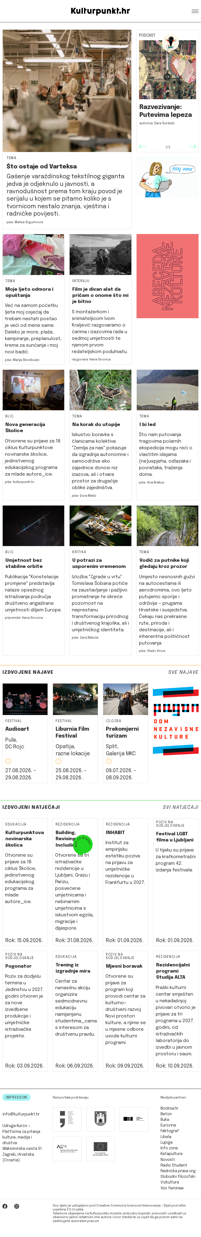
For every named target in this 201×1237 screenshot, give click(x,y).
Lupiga (167, 1143)
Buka (165, 1120)
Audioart (17, 729)
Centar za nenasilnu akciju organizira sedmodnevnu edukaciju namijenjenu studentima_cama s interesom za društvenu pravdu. (76, 1008)
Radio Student (174, 1166)
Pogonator (18, 966)
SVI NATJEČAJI (181, 807)
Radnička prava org (178, 1171)
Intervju (80, 281)
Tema (12, 158)
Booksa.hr (169, 1109)
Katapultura (171, 1154)
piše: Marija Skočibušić (22, 360)
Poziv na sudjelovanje (170, 824)
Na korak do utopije (96, 424)
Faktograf (170, 1131)
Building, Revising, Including (67, 839)
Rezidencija (68, 824)
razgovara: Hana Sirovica (91, 359)
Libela (166, 1137)
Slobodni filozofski (178, 1177)
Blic (9, 416)
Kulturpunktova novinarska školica (24, 839)
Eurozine (168, 1125)
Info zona (169, 1148)
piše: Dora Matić (84, 495)
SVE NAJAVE (183, 672)
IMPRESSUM (16, 1097)
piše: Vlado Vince (152, 651)
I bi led (147, 424)
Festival (13, 721)
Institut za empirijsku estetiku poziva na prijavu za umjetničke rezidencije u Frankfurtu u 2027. (125, 862)
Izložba (114, 721)
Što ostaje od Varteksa (42, 167)
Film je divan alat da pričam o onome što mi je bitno (100, 295)
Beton (166, 1114)
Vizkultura (170, 1182)
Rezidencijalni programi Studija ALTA (173, 971)
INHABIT (115, 832)
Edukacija (16, 824)
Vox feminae (172, 1188)
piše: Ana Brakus (151, 482)
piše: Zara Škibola (85, 637)
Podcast (147, 36)
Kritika (79, 552)
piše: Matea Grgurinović (25, 222)
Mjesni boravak (124, 966)
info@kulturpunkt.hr (21, 1114)
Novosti (168, 1160)
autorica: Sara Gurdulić (157, 123)
